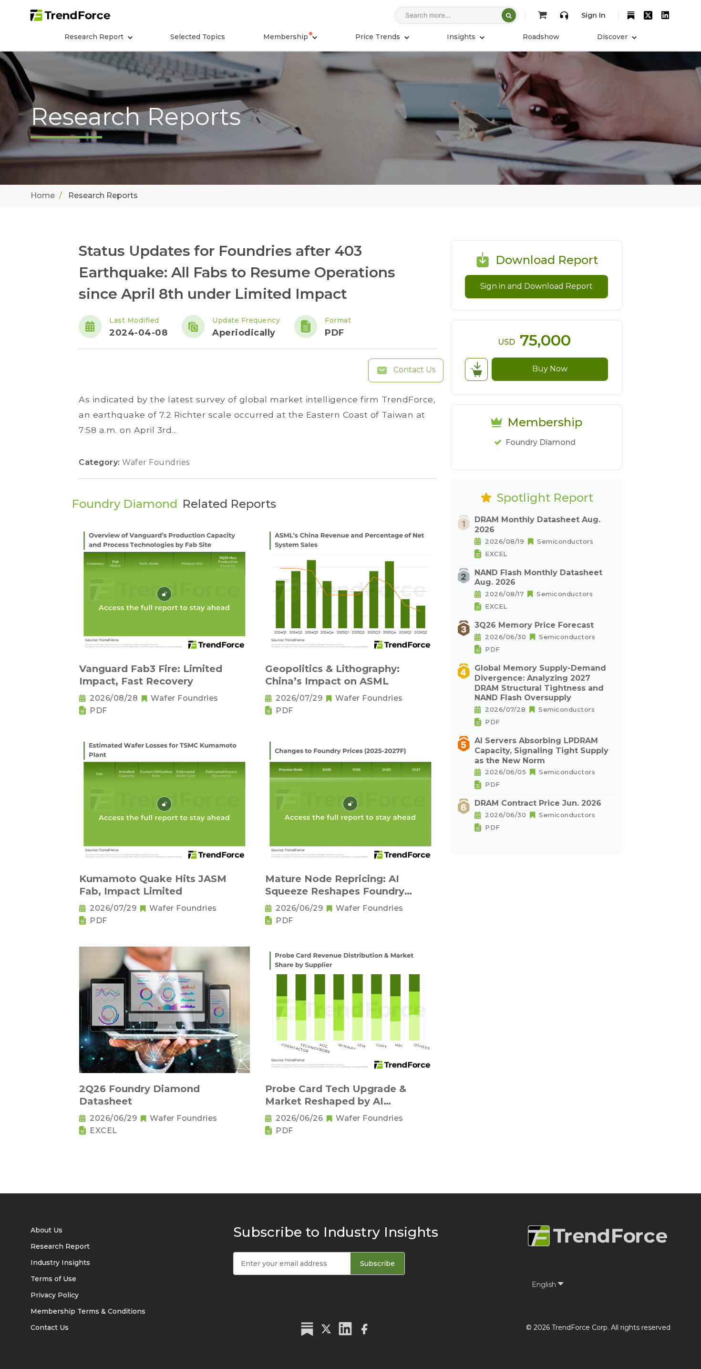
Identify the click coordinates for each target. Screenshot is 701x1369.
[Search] (509, 15)
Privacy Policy (55, 1295)
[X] (648, 15)
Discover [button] (613, 36)
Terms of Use (53, 1278)
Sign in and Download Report (536, 286)
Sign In (593, 15)
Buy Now (549, 368)
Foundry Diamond (540, 442)
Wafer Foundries (156, 462)
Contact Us (413, 369)
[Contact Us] (564, 15)
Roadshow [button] (541, 36)
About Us (46, 1230)
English (545, 1284)
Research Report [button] (94, 36)
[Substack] (631, 15)
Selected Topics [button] (197, 36)
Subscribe (377, 1263)
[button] (290, 37)
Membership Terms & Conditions (88, 1311)
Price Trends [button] (378, 36)
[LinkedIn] (665, 15)
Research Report (60, 1246)
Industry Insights (60, 1262)
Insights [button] (462, 36)
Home (43, 195)
